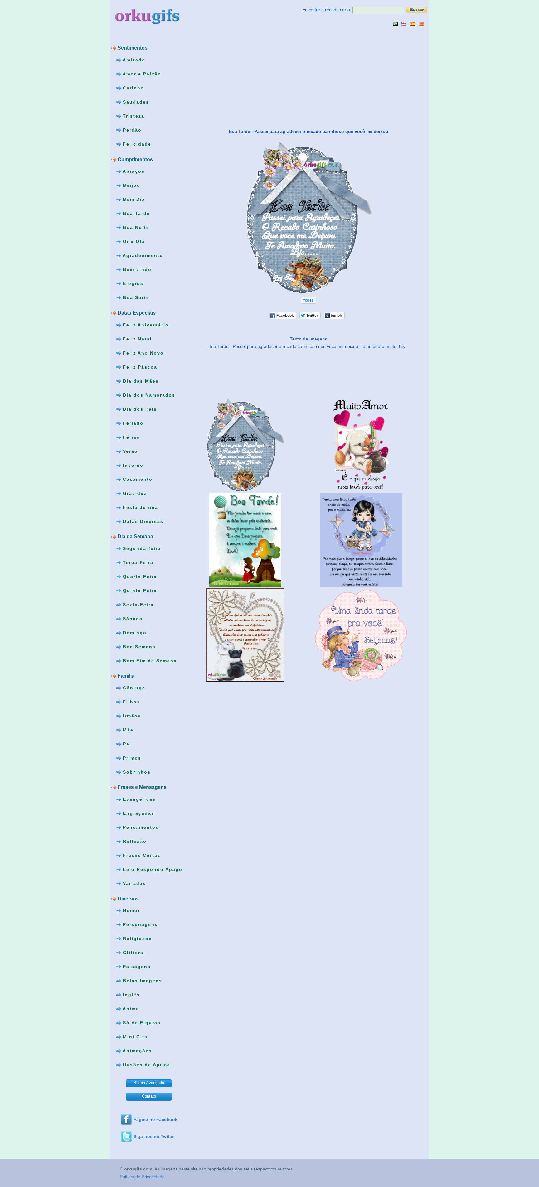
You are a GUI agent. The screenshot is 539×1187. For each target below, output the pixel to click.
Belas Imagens (141, 980)
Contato (149, 1096)
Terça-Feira (137, 562)
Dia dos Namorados (148, 394)
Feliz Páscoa (139, 366)
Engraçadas (137, 813)
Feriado (132, 422)
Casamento (137, 478)
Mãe (127, 729)
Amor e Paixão (141, 73)
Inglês (130, 994)
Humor (130, 910)
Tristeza (132, 115)
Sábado (132, 618)
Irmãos (131, 715)
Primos (131, 757)
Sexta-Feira (137, 604)
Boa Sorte (135, 297)
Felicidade (136, 144)
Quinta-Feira (139, 590)
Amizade (133, 59)
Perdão (131, 130)
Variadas (133, 883)
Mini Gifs (134, 1036)
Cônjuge (133, 687)
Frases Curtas (141, 855)
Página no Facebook (155, 1119)
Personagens (139, 924)
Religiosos (136, 938)
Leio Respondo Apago (151, 869)
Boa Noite (135, 227)
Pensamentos (140, 827)
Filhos (130, 701)
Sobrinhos (136, 772)
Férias (130, 436)
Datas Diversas (142, 521)
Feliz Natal (136, 338)
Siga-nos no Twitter (154, 1136)
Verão (129, 450)
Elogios (132, 283)
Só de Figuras (141, 1022)
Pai (126, 743)
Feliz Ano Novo (142, 352)
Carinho (132, 87)
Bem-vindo (136, 269)
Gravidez (134, 492)
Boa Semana (138, 646)
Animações (136, 1050)
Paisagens (136, 966)
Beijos (130, 185)
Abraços (133, 171)
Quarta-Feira (139, 576)
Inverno (132, 464)
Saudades (135, 101)
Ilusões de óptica (145, 1064)
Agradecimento (142, 255)
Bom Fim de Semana (149, 660)
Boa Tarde (135, 213)
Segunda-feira (141, 548)
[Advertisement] (244, 77)
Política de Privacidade (142, 1176)
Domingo (134, 632)
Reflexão (134, 841)
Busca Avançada (149, 1082)
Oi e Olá (133, 241)
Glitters (132, 952)
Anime (130, 1008)
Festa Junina (139, 506)
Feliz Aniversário (145, 324)
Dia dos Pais (139, 408)
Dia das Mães (140, 380)
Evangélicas (138, 799)
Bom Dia (133, 199)
